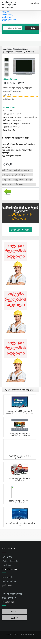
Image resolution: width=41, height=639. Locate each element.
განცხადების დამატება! (20, 230)
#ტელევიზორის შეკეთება (12, 184)
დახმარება (6, 17)
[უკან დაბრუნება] (7, 191)
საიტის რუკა (6, 565)
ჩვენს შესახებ (7, 557)
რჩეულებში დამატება (12, 91)
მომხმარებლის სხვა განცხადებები (17, 88)
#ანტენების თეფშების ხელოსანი (15, 170)
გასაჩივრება (8, 99)
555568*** (13, 83)
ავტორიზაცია (34, 3)
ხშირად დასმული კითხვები (13, 594)
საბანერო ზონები (9, 581)
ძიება (33, 28)
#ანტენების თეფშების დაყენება (15, 175)
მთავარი (5, 12)
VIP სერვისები (7, 577)
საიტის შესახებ (8, 14)
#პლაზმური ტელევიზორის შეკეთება (17, 179)
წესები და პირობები (10, 561)
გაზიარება (7, 95)
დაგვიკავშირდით (9, 20)
